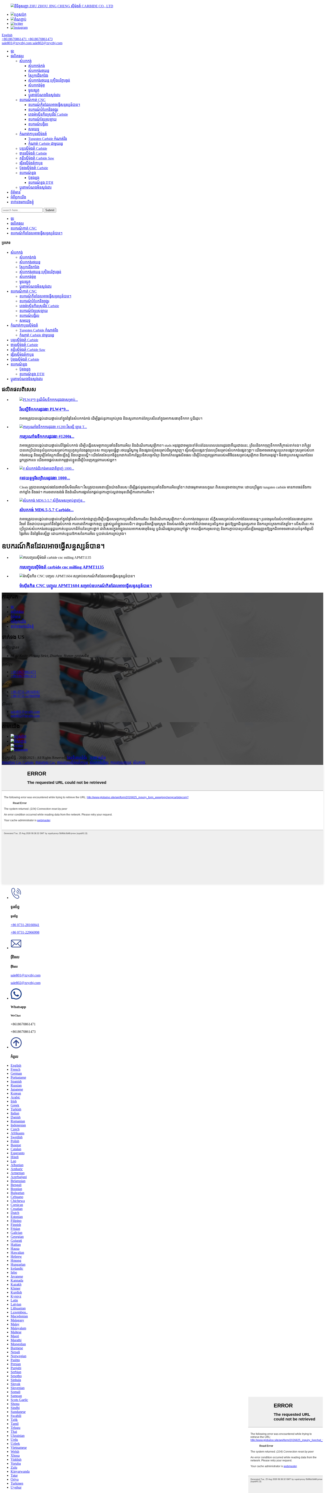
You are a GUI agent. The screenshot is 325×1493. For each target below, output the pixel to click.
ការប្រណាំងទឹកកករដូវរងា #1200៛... (46, 436)
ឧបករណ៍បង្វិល (38, 124)
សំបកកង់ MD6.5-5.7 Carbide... (46, 509)
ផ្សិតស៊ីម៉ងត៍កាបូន (31, 163)
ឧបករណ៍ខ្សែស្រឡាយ (42, 119)
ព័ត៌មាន (16, 192)
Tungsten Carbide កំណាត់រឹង (47, 139)
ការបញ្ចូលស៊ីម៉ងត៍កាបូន (72, 762)
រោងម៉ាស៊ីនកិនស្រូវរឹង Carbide (48, 114)
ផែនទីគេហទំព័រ (77, 758)
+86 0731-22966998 (25, 932)
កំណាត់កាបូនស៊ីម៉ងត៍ (33, 134)
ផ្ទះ (12, 51)
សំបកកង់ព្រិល (99, 762)
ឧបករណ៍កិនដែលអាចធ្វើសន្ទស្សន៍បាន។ (54, 105)
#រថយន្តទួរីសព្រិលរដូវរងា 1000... (44, 478)
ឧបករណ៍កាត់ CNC (32, 100)
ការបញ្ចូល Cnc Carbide (18, 762)
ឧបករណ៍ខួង (27, 173)
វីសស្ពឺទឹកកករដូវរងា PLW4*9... (44, 409)
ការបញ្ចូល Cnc (45, 762)
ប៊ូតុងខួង (33, 178)
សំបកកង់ (25, 61)
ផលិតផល (17, 56)
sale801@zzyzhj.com (25, 975)
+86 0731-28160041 (25, 925)
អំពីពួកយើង (18, 197)
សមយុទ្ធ (33, 129)
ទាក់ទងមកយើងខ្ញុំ (22, 202)
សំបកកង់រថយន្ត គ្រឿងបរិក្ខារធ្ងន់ (49, 80)
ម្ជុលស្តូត (33, 90)
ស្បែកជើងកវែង (38, 75)
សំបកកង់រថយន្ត (38, 71)
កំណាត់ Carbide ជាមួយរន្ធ (45, 143)
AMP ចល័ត (98, 758)
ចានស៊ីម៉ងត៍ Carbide (33, 153)
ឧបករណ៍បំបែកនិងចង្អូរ (43, 109)
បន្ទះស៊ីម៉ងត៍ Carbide (33, 148)
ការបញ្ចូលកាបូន (120, 762)
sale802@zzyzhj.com (25, 983)
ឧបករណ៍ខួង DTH (40, 182)
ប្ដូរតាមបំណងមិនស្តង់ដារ (44, 95)
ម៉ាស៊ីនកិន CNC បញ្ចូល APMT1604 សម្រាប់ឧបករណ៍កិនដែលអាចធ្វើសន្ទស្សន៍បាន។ (85, 585)
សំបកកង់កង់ (36, 66)
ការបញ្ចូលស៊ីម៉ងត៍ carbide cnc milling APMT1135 (61, 567)
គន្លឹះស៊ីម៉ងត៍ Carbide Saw (36, 158)
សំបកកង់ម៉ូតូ (36, 85)
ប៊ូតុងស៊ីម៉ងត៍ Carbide (33, 168)
